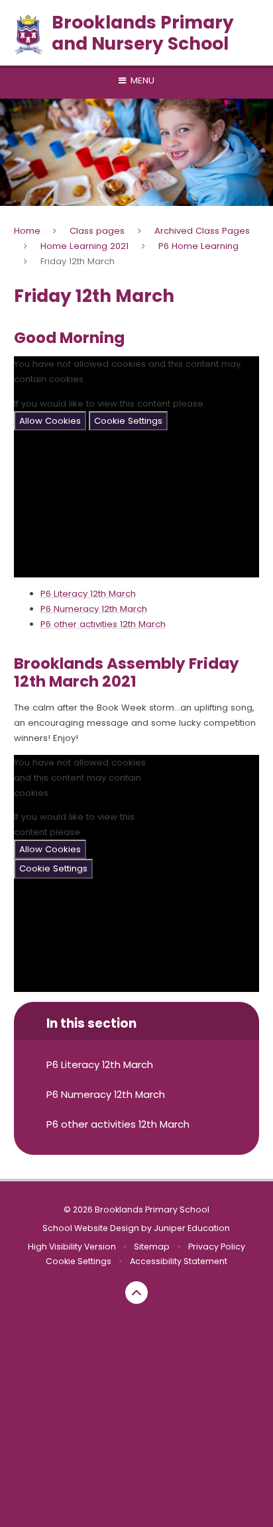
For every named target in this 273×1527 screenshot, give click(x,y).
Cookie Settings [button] (78, 1261)
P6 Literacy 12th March (88, 593)
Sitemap (152, 1246)
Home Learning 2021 (84, 246)
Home (27, 230)
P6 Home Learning (198, 246)
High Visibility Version (72, 1246)
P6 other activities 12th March (103, 624)
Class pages (97, 230)
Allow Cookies (50, 421)
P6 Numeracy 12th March (93, 609)
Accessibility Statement (178, 1261)
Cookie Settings (128, 421)
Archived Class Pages (202, 230)
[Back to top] (136, 1292)
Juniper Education (192, 1228)
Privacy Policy (216, 1246)
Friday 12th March (77, 261)
